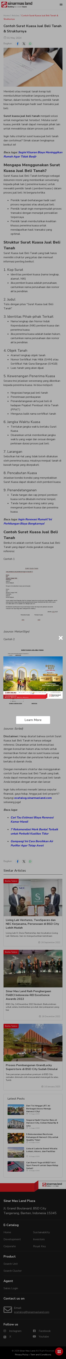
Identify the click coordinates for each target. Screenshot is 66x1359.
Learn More (33, 720)
